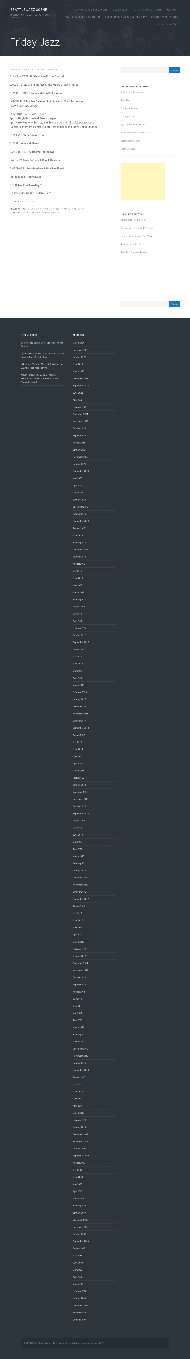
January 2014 (79, 785)
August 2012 (79, 906)
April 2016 (77, 621)
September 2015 (81, 642)
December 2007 (80, 1305)
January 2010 (79, 1127)
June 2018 (78, 578)
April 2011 (77, 1020)
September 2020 (81, 471)
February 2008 (80, 1291)
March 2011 (78, 1027)
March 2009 (78, 1198)
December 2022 (80, 378)
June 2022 (78, 393)
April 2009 (77, 1191)
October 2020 (79, 464)
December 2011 (80, 963)
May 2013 (77, 842)
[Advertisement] (143, 181)
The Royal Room (142, 10)
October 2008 (79, 1234)
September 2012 (81, 899)
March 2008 (78, 1284)
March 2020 (78, 492)
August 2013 (79, 820)
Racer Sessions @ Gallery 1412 (126, 17)
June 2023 (78, 364)
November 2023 (80, 350)
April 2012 (77, 934)
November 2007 (80, 1312)
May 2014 (77, 756)
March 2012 (78, 942)
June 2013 (78, 834)
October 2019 (79, 514)
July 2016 (77, 613)
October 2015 (79, 635)
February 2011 (80, 1034)
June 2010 (78, 1091)
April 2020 (77, 485)
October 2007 (79, 1319)
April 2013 (77, 849)
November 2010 (80, 1056)
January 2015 (79, 699)
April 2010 (77, 1105)
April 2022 (77, 400)
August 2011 (79, 991)
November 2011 (80, 970)
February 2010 (80, 1120)
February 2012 (80, 949)
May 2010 (77, 1098)
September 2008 (81, 1241)
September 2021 (81, 435)
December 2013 (80, 792)
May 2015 (77, 671)
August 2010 (79, 1077)
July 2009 (77, 1170)
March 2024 (78, 342)
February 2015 (80, 692)
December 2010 (80, 1048)
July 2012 (77, 913)
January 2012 (79, 956)
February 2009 (80, 1205)
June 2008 (78, 1262)
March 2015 (78, 685)
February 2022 (80, 407)
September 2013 (81, 813)
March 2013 (78, 856)
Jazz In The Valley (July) (132, 244)
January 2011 (79, 1041)
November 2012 (80, 884)
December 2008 (80, 1220)
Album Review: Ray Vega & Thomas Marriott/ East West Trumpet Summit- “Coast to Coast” (39, 378)
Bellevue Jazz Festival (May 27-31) (137, 228)
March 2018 (78, 592)
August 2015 (79, 649)
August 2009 (79, 1162)
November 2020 (80, 457)
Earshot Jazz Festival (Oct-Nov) (136, 236)
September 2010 (81, 1070)
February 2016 (80, 628)
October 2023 (79, 357)
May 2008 (77, 1270)
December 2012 (80, 877)
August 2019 (79, 528)
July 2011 (77, 999)
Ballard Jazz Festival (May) (134, 220)
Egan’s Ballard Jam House (83, 17)
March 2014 (78, 770)
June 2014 (78, 749)
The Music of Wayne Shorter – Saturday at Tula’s (47, 209)
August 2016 (79, 606)
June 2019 (78, 535)
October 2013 (79, 806)
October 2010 (79, 1063)
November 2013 (80, 799)
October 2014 (79, 720)
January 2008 (79, 1298)
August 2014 (79, 735)
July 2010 (77, 1084)
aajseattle (32, 69)
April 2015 (77, 678)
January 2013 (79, 870)
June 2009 (78, 1177)
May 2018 (77, 585)
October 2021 (79, 428)
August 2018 (79, 564)
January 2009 (79, 1213)
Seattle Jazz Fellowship (92, 10)
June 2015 (78, 663)
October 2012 (79, 892)
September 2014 (81, 728)
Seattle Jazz (29, 201)
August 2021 (79, 442)
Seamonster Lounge (164, 17)
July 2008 (77, 1255)
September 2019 (81, 521)
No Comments (49, 69)
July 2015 (77, 656)
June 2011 (78, 1006)
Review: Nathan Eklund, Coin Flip (35, 212)
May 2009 (77, 1184)
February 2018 (80, 599)
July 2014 (77, 742)
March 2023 (78, 371)
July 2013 (77, 827)
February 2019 (80, 542)
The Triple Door (167, 10)
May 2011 (77, 1013)
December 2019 (80, 507)
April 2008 (77, 1277)
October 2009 (79, 1148)
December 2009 (80, 1134)
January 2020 (79, 499)
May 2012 (77, 927)
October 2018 (79, 556)
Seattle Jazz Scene (29, 10)
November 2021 (80, 421)
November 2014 (80, 713)
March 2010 (78, 1113)
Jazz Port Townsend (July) (134, 252)
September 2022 (81, 385)
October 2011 (79, 977)
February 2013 (80, 863)
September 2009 (81, 1155)
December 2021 (80, 414)
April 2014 (77, 763)
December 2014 (80, 706)
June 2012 (78, 920)
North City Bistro (166, 24)
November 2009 (80, 1141)
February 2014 (80, 777)
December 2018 (80, 549)
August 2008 (79, 1248)
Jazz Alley (120, 10)
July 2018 (77, 571)
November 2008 (80, 1227)
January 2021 (79, 450)
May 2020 (77, 478)
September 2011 (81, 984)
